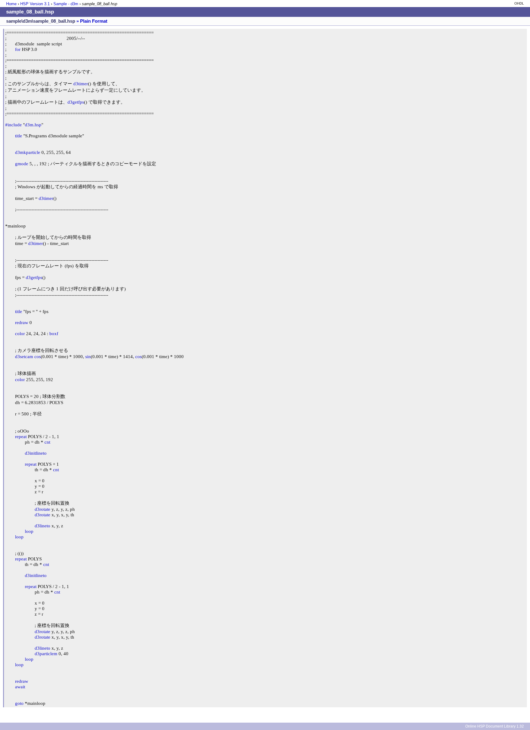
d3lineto (42, 525)
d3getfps (75, 102)
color (20, 333)
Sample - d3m (65, 4)
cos (37, 356)
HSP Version (35, 4)
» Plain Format (91, 21)
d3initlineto (36, 453)
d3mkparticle (27, 152)
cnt (47, 442)
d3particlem (46, 653)
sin (88, 356)
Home (11, 4)
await (20, 686)
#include (13, 124)
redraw (21, 322)
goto (19, 703)
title (18, 135)
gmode (21, 163)
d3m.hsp (33, 124)
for (18, 49)
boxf (53, 333)
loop (29, 531)
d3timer (80, 83)
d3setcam (24, 356)
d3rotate (42, 509)
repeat (21, 436)
